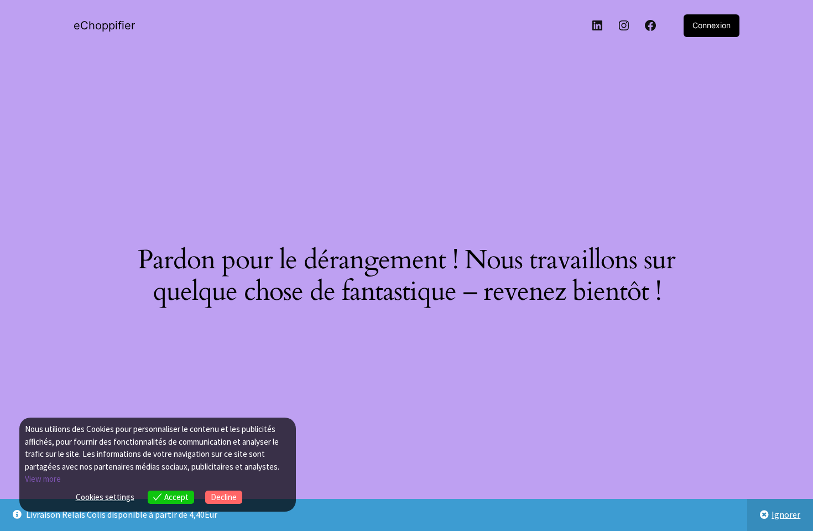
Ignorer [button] (786, 514)
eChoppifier (104, 25)
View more (43, 478)
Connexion (711, 25)
